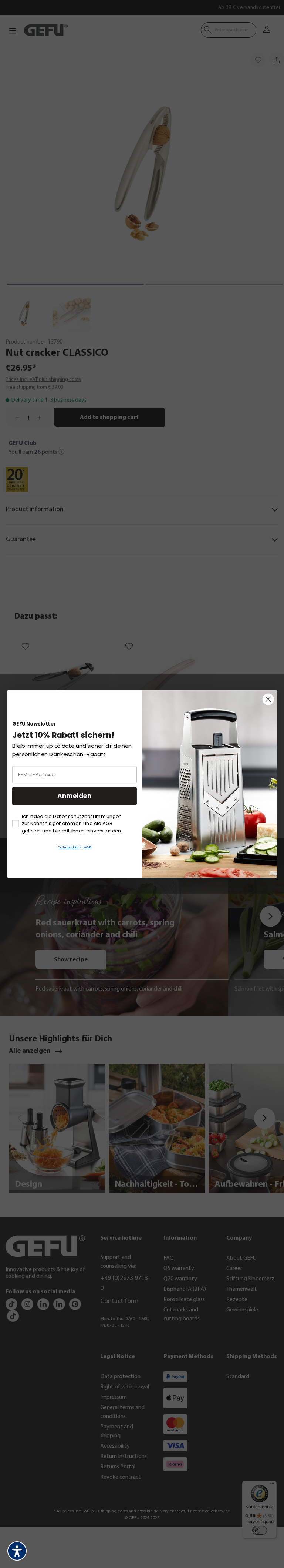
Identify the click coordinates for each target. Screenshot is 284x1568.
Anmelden (74, 796)
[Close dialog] (268, 699)
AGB (87, 847)
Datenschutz (69, 847)
